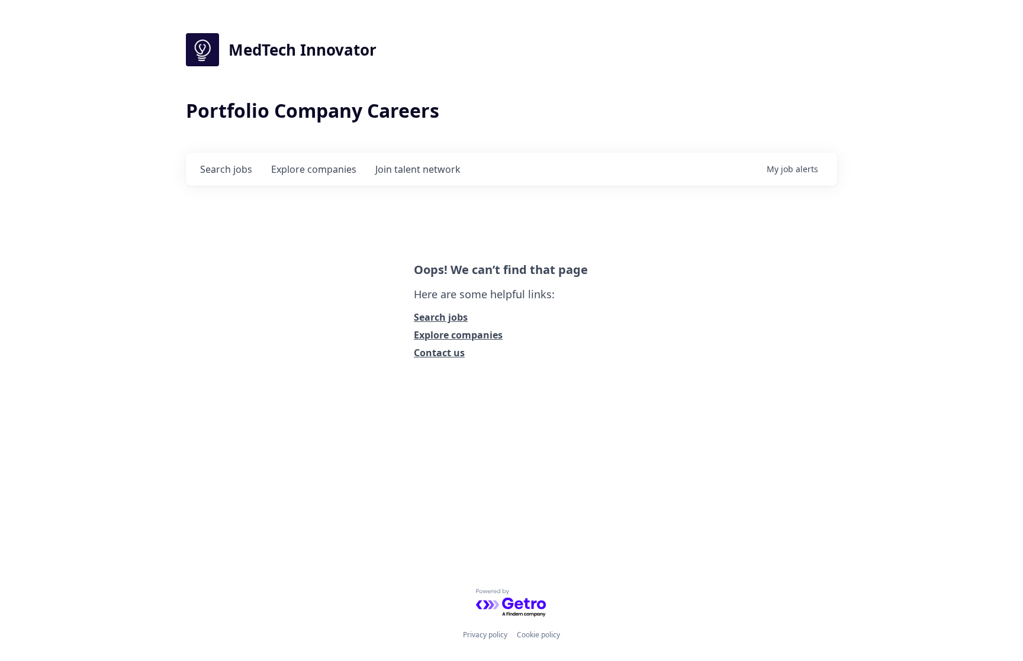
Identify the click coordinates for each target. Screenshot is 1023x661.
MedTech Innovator (303, 49)
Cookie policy (538, 635)
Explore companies (458, 334)
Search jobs (441, 317)
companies (313, 169)
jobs (226, 169)
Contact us (439, 352)
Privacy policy (485, 635)
